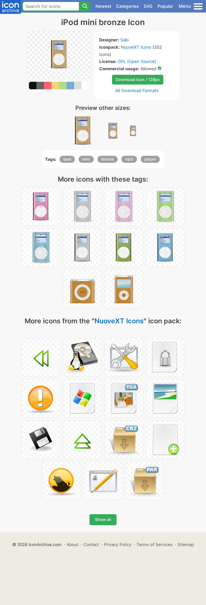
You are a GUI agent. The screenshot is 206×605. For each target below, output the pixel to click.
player (150, 159)
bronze (107, 159)
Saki (124, 39)
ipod (67, 159)
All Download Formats (137, 90)
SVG (148, 6)
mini (86, 159)
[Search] (84, 6)
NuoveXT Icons (136, 47)
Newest (103, 6)
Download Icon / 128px (138, 79)
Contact (91, 544)
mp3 (129, 159)
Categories (127, 6)
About (72, 544)
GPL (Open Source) (137, 61)
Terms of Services (154, 544)
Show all (103, 519)
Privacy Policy (117, 544)
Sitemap (186, 544)
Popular (165, 6)
